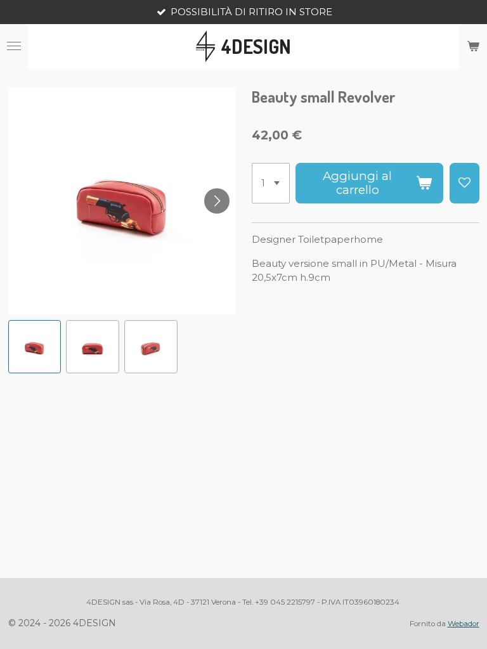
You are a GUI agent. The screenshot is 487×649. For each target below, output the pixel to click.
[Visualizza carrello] (473, 46)
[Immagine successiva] (217, 201)
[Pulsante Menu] (14, 46)
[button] (35, 346)
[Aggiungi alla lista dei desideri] (464, 183)
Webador (463, 623)
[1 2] (271, 183)
